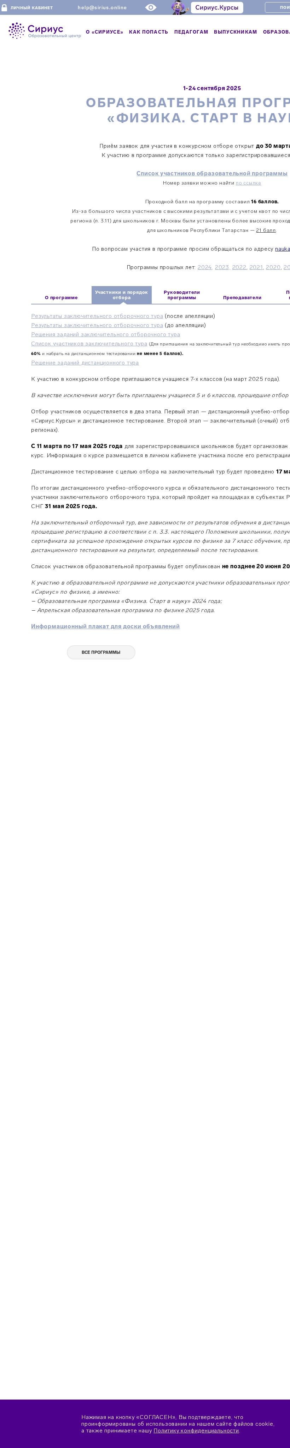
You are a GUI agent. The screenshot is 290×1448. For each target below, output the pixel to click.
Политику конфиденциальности (196, 1430)
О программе (61, 297)
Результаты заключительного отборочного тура (97, 316)
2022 (239, 267)
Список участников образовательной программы (212, 173)
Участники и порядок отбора (121, 295)
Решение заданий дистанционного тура (85, 362)
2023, (223, 267)
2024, (205, 267)
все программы (101, 652)
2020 (273, 267)
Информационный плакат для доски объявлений (105, 626)
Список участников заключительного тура (89, 343)
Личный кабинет (32, 8)
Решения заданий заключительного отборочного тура (105, 334)
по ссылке (248, 183)
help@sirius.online (102, 8)
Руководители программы (182, 295)
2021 (256, 267)
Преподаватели (242, 297)
